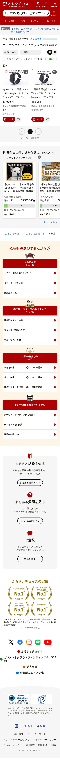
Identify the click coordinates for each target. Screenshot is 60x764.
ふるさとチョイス (31, 651)
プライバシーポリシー (44, 739)
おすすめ (51, 20)
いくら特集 (37, 367)
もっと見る (49, 222)
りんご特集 (9, 377)
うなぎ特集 (9, 367)
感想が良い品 (10, 293)
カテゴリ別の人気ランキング (17, 273)
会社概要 (18, 734)
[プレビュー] (26, 72)
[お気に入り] (18, 119)
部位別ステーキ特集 (13, 387)
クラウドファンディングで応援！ (19, 414)
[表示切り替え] (52, 52)
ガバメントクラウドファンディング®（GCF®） (30, 659)
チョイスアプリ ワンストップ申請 (24, 59)
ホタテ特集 (37, 377)
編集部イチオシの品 (13, 320)
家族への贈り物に (12, 434)
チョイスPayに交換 (13, 424)
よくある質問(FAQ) (30, 520)
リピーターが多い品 (13, 283)
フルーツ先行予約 (12, 340)
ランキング (36, 20)
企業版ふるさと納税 (32, 672)
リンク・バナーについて (16, 739)
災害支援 (32, 666)
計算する (37, 39)
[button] (54, 13)
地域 (23, 20)
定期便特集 (37, 387)
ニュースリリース (36, 734)
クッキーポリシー (13, 745)
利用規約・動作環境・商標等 (41, 745)
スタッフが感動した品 (14, 330)
